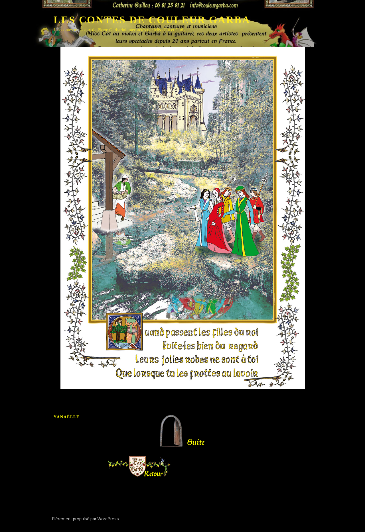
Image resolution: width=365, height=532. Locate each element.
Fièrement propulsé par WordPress (85, 518)
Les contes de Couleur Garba (152, 20)
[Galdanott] (175, 445)
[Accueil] (139, 467)
